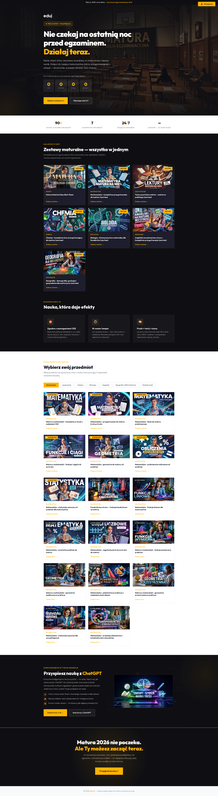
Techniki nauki (147, 385)
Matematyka (51, 385)
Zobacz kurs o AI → (55, 712)
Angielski (105, 385)
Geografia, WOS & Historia (126, 385)
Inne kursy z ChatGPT (82, 712)
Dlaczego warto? (80, 101)
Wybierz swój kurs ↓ (55, 101)
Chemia (80, 385)
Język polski (66, 385)
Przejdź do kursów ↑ (109, 771)
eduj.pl (92, 791)
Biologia (93, 385)
